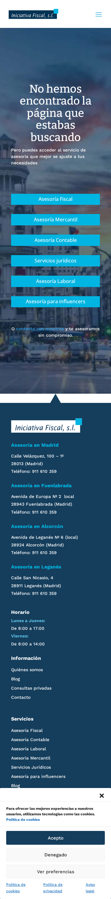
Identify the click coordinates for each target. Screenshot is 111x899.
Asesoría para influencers (55, 301)
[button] (102, 796)
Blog (15, 679)
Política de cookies (23, 819)
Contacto (21, 697)
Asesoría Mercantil (55, 219)
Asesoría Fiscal (55, 199)
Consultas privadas (31, 688)
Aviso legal (90, 887)
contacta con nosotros (40, 328)
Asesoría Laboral (55, 281)
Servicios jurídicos (55, 260)
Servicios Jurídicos (31, 767)
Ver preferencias (55, 871)
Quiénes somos (27, 670)
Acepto (56, 838)
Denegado (55, 855)
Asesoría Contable (56, 240)
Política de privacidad (53, 887)
